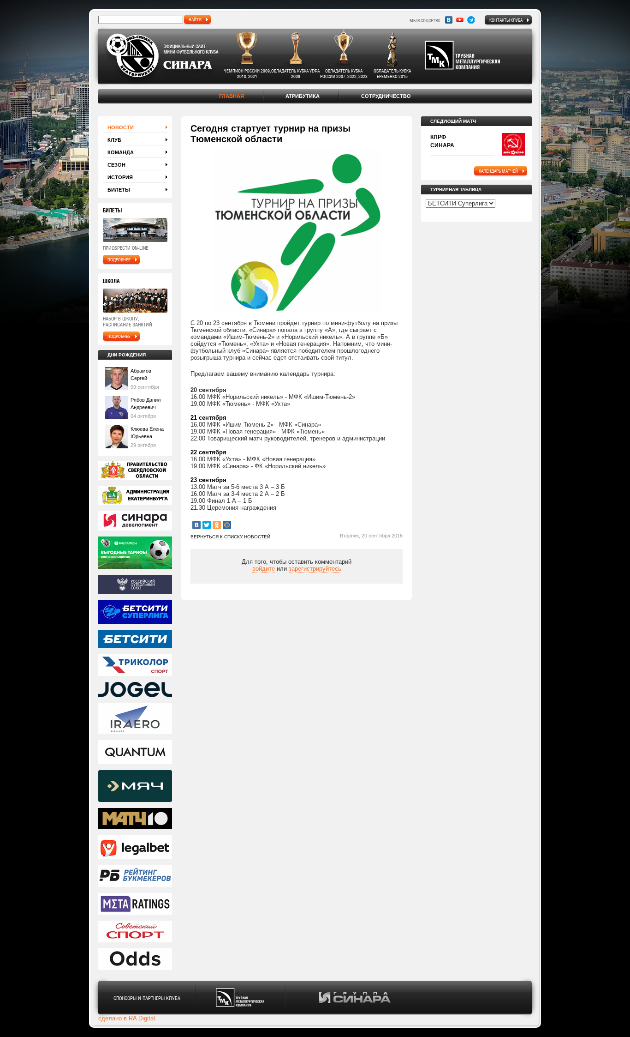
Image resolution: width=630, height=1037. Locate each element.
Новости (120, 127)
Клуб (114, 140)
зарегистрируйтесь (315, 568)
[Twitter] (206, 525)
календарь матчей (498, 171)
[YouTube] (460, 20)
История (120, 177)
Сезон (116, 165)
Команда (120, 152)
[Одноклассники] (217, 525)
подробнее (119, 259)
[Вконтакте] (448, 20)
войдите (263, 568)
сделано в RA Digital (126, 1018)
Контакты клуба (506, 20)
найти (195, 19)
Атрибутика (302, 96)
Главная (231, 96)
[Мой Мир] (227, 525)
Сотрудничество (386, 96)
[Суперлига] (135, 612)
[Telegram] (471, 20)
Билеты (118, 190)
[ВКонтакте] (196, 525)
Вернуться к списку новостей (230, 536)
